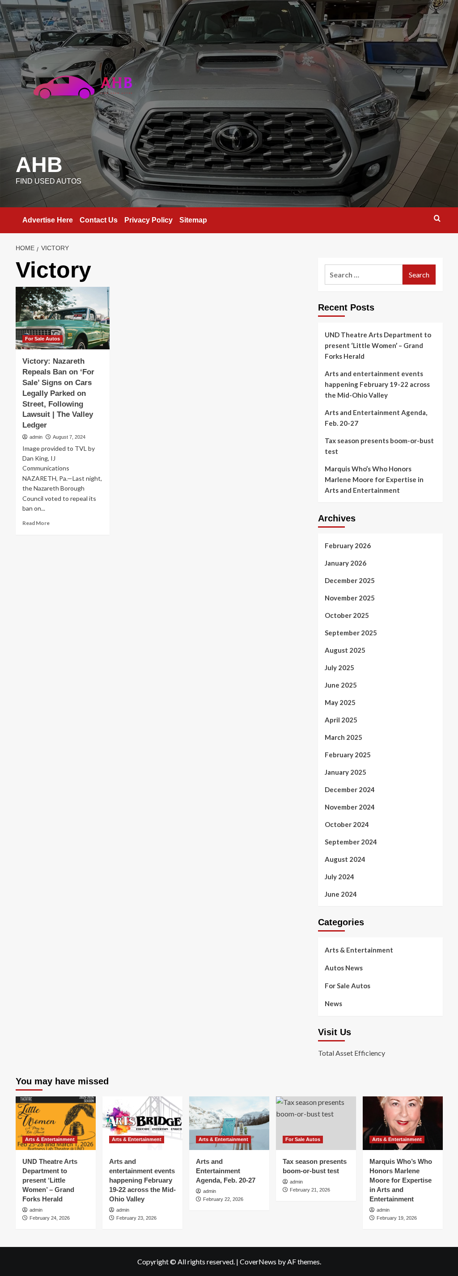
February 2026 (348, 545)
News (333, 1003)
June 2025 (341, 685)
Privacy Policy (148, 220)
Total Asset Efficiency (351, 1053)
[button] (437, 218)
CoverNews (258, 1261)
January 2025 (345, 772)
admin (36, 437)
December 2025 (350, 580)
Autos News (344, 968)
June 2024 (341, 894)
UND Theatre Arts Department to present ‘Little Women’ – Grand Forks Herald (378, 345)
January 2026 (345, 563)
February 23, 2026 (136, 1218)
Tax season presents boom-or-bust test (379, 446)
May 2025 (340, 702)
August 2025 (345, 650)
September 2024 (351, 842)
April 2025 (341, 720)
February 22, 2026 (223, 1199)
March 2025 (343, 737)
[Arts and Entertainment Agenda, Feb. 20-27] (229, 1123)
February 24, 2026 (50, 1218)
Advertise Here (47, 220)
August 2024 (345, 859)
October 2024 (347, 824)
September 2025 (351, 633)
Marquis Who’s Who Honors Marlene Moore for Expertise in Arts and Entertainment (374, 479)
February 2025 (348, 755)
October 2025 (347, 615)
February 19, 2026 (397, 1218)
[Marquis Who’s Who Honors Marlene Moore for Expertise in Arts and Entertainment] (403, 1123)
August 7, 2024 (69, 437)
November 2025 (350, 598)
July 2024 (339, 877)
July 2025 (339, 667)
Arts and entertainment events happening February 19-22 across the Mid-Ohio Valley (377, 384)
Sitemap (193, 220)
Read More (36, 523)
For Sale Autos (42, 338)
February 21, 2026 (310, 1189)
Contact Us (99, 220)
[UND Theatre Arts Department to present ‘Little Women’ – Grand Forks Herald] (56, 1123)
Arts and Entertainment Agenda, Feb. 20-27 (376, 417)
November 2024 (350, 807)
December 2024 (350, 789)
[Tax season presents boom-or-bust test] (316, 1123)
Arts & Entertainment (359, 950)
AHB (39, 164)
